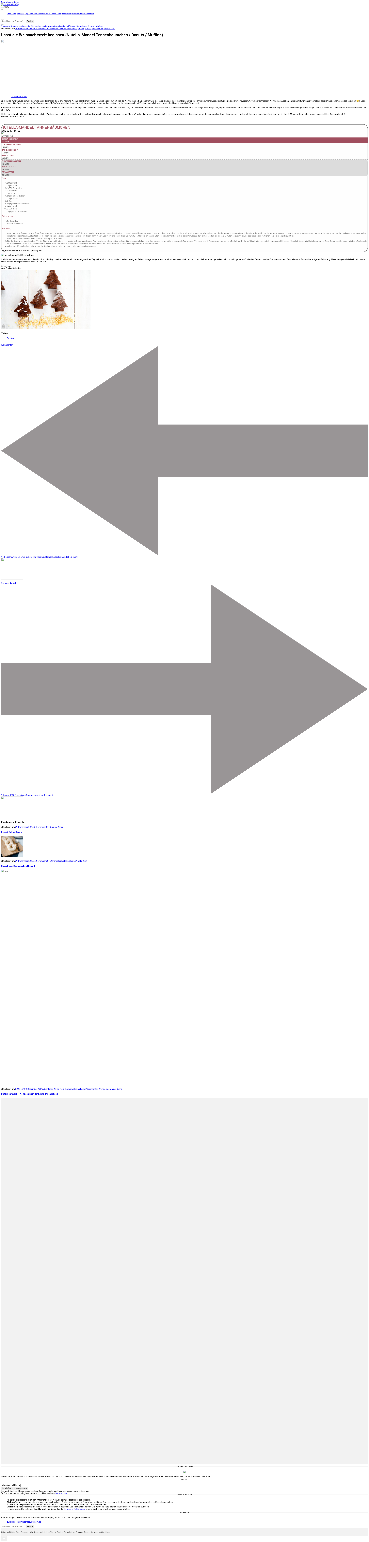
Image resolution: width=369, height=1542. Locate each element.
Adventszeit (56, 28)
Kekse (56, 1089)
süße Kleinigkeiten (67, 861)
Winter (107, 28)
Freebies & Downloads (50, 14)
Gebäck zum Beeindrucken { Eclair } (18, 866)
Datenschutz (88, 14)
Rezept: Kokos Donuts (11, 832)
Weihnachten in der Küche (110, 1089)
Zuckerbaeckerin (19, 96)
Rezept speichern (9, 138)
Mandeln (73, 28)
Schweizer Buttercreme (74, 1509)
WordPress (105, 1532)
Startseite (11, 14)
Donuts (65, 28)
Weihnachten (97, 28)
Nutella (88, 28)
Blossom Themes (83, 1532)
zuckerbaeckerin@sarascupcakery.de (24, 1522)
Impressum (76, 14)
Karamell (55, 861)
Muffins (81, 28)
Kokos (60, 827)
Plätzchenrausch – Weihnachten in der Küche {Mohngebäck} (30, 1094)
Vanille (79, 861)
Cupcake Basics (32, 14)
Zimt (112, 28)
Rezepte (21, 14)
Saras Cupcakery (22, 1532)
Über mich (66, 14)
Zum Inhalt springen (10, 2)
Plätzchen (64, 1089)
